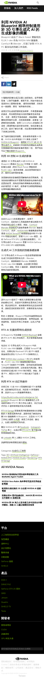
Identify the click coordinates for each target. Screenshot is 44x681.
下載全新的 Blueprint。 (15, 151)
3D (7, 455)
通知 (25, 442)
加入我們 (18, 8)
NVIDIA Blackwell (29, 335)
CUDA (4, 629)
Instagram (35, 427)
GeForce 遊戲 (7, 561)
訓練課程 (5, 634)
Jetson (4, 597)
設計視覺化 (6, 548)
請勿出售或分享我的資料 (20, 664)
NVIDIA (4, 142)
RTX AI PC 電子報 (29, 430)
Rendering (32, 458)
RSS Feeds (32, 8)
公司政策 (19, 667)
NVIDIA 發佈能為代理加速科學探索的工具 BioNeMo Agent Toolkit (20, 475)
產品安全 (29, 667)
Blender (20, 164)
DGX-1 (4, 580)
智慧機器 (5, 539)
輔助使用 (9, 667)
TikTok (4, 430)
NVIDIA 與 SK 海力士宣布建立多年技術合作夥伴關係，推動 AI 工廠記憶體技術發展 (22, 503)
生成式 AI (13, 224)
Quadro (4, 602)
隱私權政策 (6, 661)
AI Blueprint (13, 142)
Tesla (3, 611)
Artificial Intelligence (20, 455)
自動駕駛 (5, 557)
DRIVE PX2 (6, 584)
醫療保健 (5, 552)
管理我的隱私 (19, 661)
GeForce (34, 455)
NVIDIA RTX (6, 458)
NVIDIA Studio (19, 458)
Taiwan (22, 675)
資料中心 (5, 543)
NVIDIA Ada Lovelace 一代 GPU (19, 359)
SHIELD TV (6, 606)
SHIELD (4, 566)
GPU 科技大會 (7, 638)
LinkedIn (8, 437)
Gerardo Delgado (26, 50)
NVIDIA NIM (22, 230)
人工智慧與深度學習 (10, 535)
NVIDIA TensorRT (13, 233)
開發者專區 (6, 625)
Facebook (24, 427)
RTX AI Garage (7, 410)
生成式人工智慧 (19, 451)
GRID (3, 593)
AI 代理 (16, 419)
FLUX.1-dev (6, 170)
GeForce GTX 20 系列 (10, 589)
